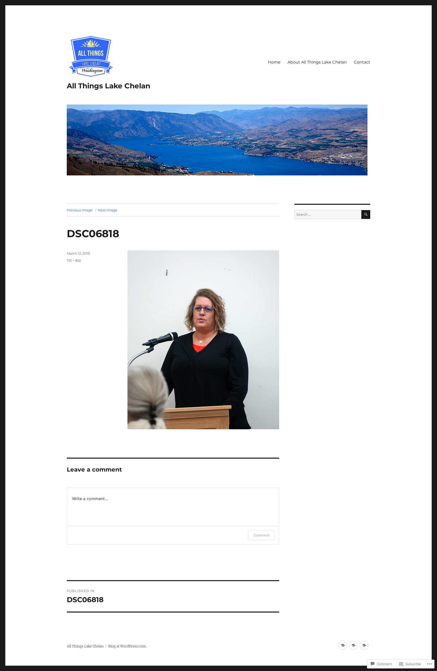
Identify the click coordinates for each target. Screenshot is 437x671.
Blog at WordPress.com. (127, 646)
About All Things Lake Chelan (317, 62)
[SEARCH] (365, 214)
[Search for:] (327, 214)
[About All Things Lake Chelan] (353, 645)
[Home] (342, 645)
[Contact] (364, 645)
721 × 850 (74, 260)
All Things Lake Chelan (108, 86)
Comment (262, 535)
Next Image (107, 210)
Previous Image (80, 210)
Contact (362, 62)
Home (274, 62)
